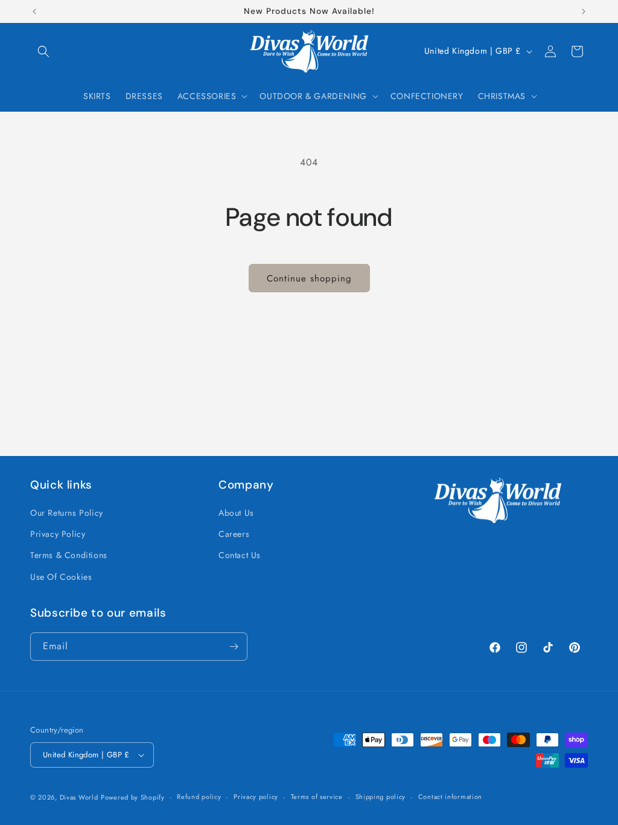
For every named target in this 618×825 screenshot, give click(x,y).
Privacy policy (256, 796)
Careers (233, 534)
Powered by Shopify (133, 797)
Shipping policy (380, 796)
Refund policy (199, 796)
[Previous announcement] (34, 11)
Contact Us (239, 555)
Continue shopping (309, 278)
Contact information (450, 796)
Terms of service (317, 796)
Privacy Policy (57, 534)
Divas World (79, 797)
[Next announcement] (583, 11)
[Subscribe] (233, 646)
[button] (43, 51)
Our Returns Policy (66, 513)
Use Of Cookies (61, 577)
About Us (236, 513)
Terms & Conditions (68, 555)
